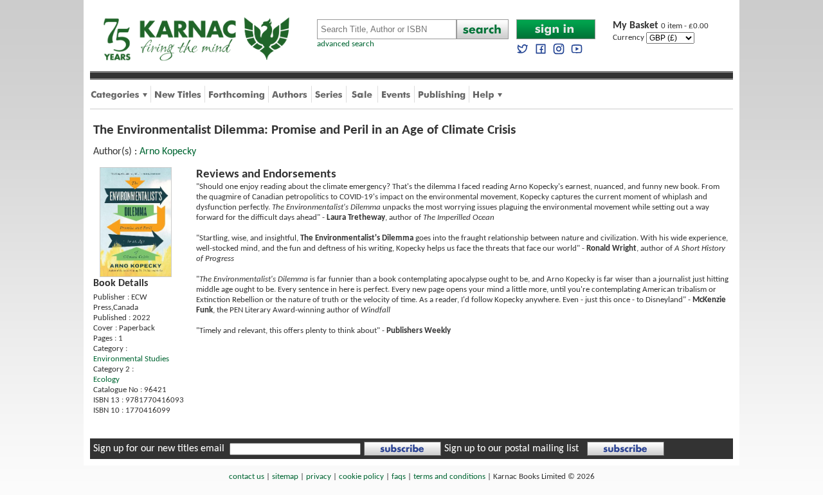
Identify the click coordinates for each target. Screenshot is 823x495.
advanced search (345, 44)
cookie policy (361, 477)
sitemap (285, 477)
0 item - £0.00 (661, 26)
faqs (399, 477)
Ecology (106, 379)
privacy (318, 477)
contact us (246, 477)
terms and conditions (449, 477)
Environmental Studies (131, 359)
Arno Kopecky (168, 152)
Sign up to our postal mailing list (511, 449)
